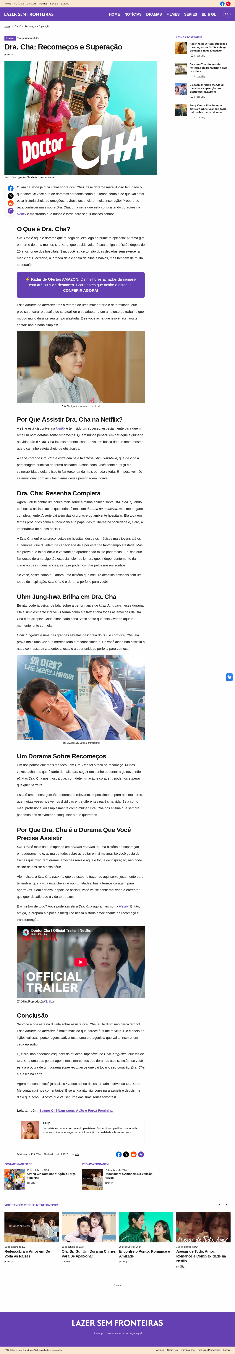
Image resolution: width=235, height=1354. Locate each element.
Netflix (21, 214)
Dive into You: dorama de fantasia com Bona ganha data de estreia (208, 68)
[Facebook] (222, 3)
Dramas (10, 38)
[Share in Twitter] (10, 196)
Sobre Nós (172, 1350)
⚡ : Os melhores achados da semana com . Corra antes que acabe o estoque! (80, 285)
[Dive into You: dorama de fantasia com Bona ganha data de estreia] (181, 69)
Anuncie (160, 1350)
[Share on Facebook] (10, 188)
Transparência (188, 1350)
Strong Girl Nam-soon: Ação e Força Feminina (76, 1110)
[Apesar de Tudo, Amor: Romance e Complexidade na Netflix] (203, 1227)
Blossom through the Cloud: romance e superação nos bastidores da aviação (207, 88)
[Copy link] (10, 210)
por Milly (201, 55)
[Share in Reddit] (10, 203)
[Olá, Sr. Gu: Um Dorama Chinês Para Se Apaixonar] (89, 1227)
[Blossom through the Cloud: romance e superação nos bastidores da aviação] (181, 89)
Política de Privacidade (209, 1350)
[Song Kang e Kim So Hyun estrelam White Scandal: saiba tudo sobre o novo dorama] (181, 110)
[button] (226, 14)
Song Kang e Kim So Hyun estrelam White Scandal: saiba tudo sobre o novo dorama (208, 109)
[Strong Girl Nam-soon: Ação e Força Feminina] (14, 1179)
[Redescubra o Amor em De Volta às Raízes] (92, 1179)
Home (7, 26)
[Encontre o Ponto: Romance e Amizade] (146, 1227)
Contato (227, 1350)
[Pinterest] (228, 3)
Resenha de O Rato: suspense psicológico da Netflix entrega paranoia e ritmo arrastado (208, 47)
